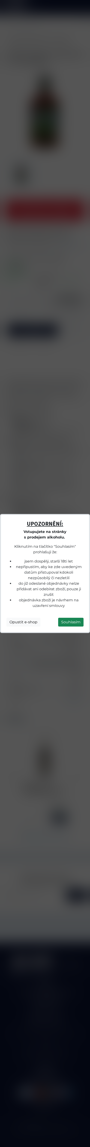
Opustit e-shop (23, 622)
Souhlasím (71, 622)
